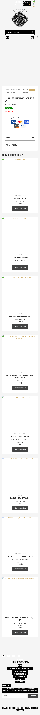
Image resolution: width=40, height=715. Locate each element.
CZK (29, 3)
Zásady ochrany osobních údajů (20, 669)
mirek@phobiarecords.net (20, 662)
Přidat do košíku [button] (20, 208)
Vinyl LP (24, 89)
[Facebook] (3, 3)
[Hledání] (33, 32)
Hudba (18, 89)
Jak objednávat (20, 677)
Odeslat (33, 695)
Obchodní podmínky (20, 674)
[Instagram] (9, 3)
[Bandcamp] (13, 3)
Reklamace (20, 682)
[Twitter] (6, 3)
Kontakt (20, 679)
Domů (7, 89)
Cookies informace (20, 671)
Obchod (12, 89)
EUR (27, 3)
